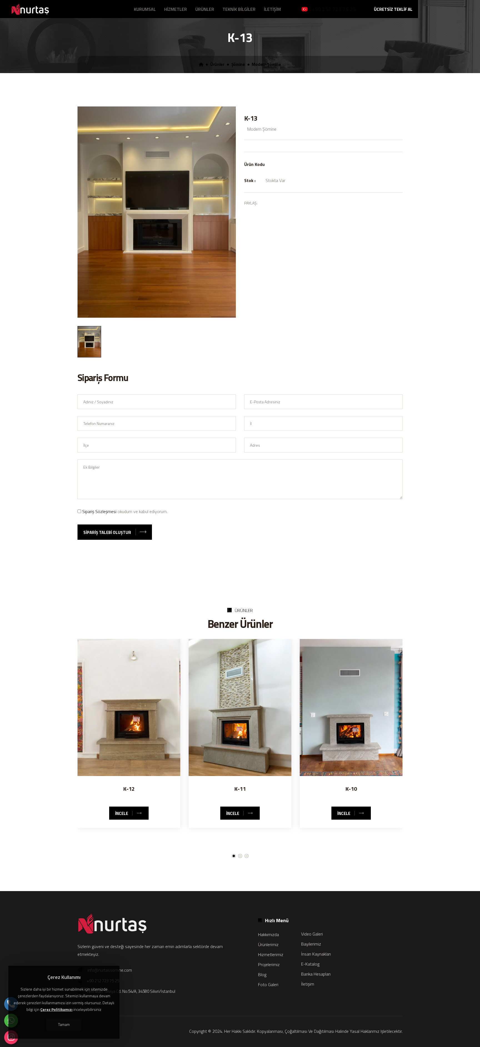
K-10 (351, 788)
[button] (234, 856)
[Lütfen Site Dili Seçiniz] (305, 9)
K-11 (240, 788)
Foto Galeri (268, 984)
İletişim (307, 984)
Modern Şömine (266, 64)
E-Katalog (310, 964)
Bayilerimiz (311, 944)
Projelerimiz (269, 964)
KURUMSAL (145, 9)
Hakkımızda (268, 934)
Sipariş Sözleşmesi (99, 511)
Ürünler (217, 64)
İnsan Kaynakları (316, 954)
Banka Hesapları (316, 974)
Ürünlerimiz (268, 944)
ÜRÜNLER (204, 9)
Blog (262, 974)
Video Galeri (312, 934)
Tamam (64, 1024)
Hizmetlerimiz (270, 954)
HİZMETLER (175, 9)
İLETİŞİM (272, 9)
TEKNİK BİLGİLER (239, 9)
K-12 (129, 788)
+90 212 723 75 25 (334, 9)
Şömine (238, 64)
